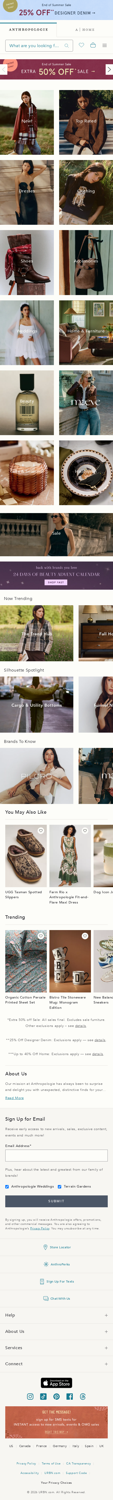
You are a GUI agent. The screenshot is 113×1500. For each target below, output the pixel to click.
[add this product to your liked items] (41, 831)
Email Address (17, 1146)
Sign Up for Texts (60, 1281)
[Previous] (4, 69)
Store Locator (60, 1247)
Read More (14, 1098)
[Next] (108, 69)
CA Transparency (78, 1463)
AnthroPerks (60, 1264)
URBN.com (52, 1473)
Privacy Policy (39, 1228)
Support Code (76, 1473)
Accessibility (29, 1473)
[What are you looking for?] (67, 45)
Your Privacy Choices (56, 1482)
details (80, 1026)
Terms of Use (51, 1463)
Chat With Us (60, 1298)
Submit (56, 1201)
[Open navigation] (104, 45)
